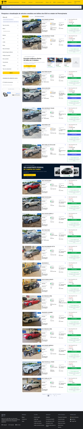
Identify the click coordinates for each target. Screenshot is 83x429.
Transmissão (5, 62)
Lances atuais (25, 16)
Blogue (47, 2)
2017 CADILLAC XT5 (47, 378)
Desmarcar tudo (17, 17)
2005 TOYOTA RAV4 (46, 197)
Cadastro (70, 2)
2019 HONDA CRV (46, 124)
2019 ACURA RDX (46, 88)
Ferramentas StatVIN (50, 419)
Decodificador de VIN (50, 421)
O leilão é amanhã (37, 421)
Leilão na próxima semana (39, 425)
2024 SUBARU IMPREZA (47, 345)
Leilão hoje (36, 419)
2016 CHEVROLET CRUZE (48, 108)
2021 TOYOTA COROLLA (47, 213)
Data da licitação (6, 48)
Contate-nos (24, 419)
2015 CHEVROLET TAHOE (48, 35)
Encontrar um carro (29, 175)
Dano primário (6, 58)
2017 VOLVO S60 (46, 230)
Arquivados (31, 16)
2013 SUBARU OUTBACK (48, 19)
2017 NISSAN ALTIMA (47, 296)
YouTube (18, 424)
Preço (4, 45)
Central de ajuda (61, 419)
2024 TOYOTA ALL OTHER (48, 361)
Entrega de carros (49, 423)
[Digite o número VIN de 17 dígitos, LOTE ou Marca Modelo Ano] (79, 7)
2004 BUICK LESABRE (47, 312)
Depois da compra (61, 423)
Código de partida (6, 55)
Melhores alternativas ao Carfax (51, 426)
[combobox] (11, 31)
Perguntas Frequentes (62, 417)
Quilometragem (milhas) (8, 52)
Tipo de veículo (6, 25)
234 (54, 395)
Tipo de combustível (7, 68)
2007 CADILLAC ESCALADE (48, 144)
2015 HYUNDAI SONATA (47, 279)
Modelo (4, 35)
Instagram (5, 424)
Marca (4, 28)
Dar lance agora (74, 25)
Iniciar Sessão (77, 1)
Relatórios (48, 417)
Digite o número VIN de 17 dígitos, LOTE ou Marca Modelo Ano (21, 7)
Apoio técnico (60, 425)
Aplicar (11, 72)
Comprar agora (74, 45)
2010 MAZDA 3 (45, 263)
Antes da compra (61, 421)
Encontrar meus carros (29, 66)
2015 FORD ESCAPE (47, 71)
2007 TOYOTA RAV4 (46, 180)
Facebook (12, 424)
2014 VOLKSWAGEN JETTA (48, 246)
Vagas (23, 421)
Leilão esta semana (38, 423)
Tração (4, 65)
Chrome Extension (75, 417)
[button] (5, 7)
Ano (3, 38)
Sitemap (59, 427)
